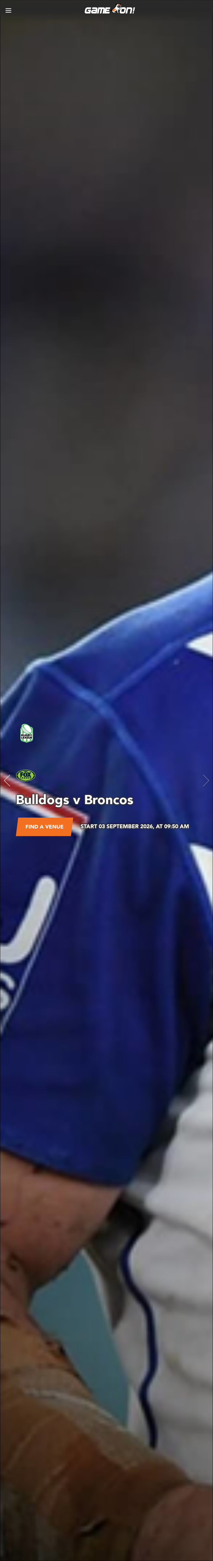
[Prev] (7, 780)
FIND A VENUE (44, 826)
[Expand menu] (8, 10)
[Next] (206, 780)
